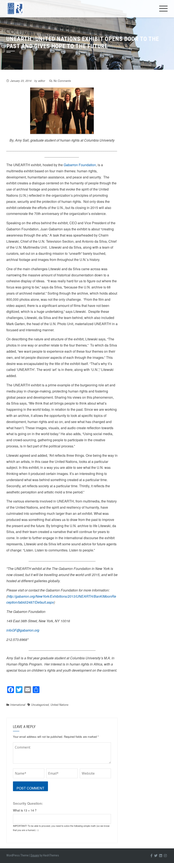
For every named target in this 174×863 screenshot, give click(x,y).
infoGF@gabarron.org (22, 630)
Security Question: (28, 803)
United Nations (60, 705)
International (17, 705)
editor (41, 81)
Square (35, 855)
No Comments (62, 81)
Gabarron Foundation (80, 164)
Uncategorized (40, 705)
